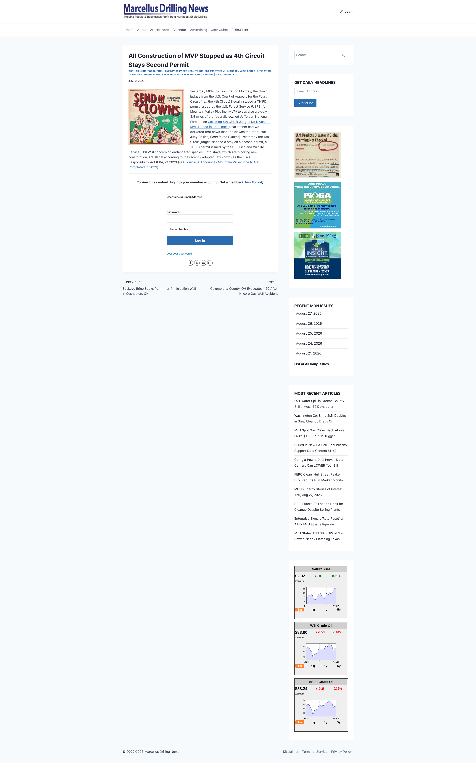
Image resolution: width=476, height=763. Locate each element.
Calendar (179, 30)
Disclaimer (290, 752)
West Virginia (225, 74)
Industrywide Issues (241, 71)
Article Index (159, 30)
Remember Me (178, 229)
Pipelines (136, 74)
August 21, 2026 (308, 353)
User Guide (219, 30)
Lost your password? (179, 253)
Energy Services (176, 71)
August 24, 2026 (309, 343)
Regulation (152, 74)
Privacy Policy (341, 752)
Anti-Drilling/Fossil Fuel (145, 71)
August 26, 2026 (309, 323)
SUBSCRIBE (240, 30)
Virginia (208, 74)
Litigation (264, 71)
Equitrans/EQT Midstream (207, 71)
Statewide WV (191, 74)
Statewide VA (171, 74)
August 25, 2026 (309, 333)
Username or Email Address (184, 196)
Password (173, 212)
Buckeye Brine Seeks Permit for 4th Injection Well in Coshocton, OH (159, 288)
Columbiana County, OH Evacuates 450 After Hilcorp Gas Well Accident (244, 288)
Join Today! (253, 182)
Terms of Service (314, 752)
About (141, 30)
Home (128, 30)
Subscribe (305, 103)
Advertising (198, 30)
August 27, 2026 (308, 313)
